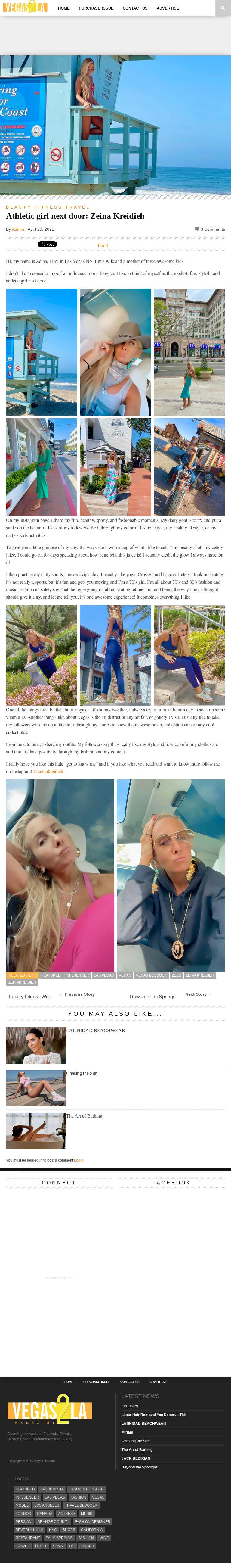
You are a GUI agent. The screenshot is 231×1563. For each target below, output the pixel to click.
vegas (125, 975)
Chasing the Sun (81, 1073)
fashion (86, 1538)
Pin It (103, 245)
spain (58, 1546)
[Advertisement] (115, 35)
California (92, 1530)
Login (78, 1160)
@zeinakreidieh (48, 771)
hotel (41, 1546)
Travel (77, 207)
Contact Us (135, 8)
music (87, 1514)
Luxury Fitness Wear (31, 996)
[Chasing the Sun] (36, 1104)
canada (44, 1514)
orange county (53, 1522)
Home (64, 8)
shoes (69, 1530)
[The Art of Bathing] (36, 1147)
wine (104, 1538)
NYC (53, 1530)
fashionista (52, 1489)
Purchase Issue (96, 8)
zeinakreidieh (22, 982)
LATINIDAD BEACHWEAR (95, 1030)
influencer (77, 975)
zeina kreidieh (200, 975)
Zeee (176, 975)
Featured (51, 975)
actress (66, 1514)
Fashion (78, 1497)
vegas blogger (151, 975)
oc (72, 1546)
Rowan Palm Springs (152, 996)
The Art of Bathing (84, 1115)
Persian (24, 1522)
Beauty (19, 207)
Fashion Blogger (86, 1489)
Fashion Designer (92, 1522)
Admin (18, 229)
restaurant (28, 1538)
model (22, 1505)
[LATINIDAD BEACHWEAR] (36, 1062)
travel (22, 1546)
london (23, 1514)
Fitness (48, 207)
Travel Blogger (81, 1505)
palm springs (59, 1538)
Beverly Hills (29, 1530)
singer (87, 1546)
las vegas (104, 975)
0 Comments (213, 229)
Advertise (168, 8)
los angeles (46, 1505)
